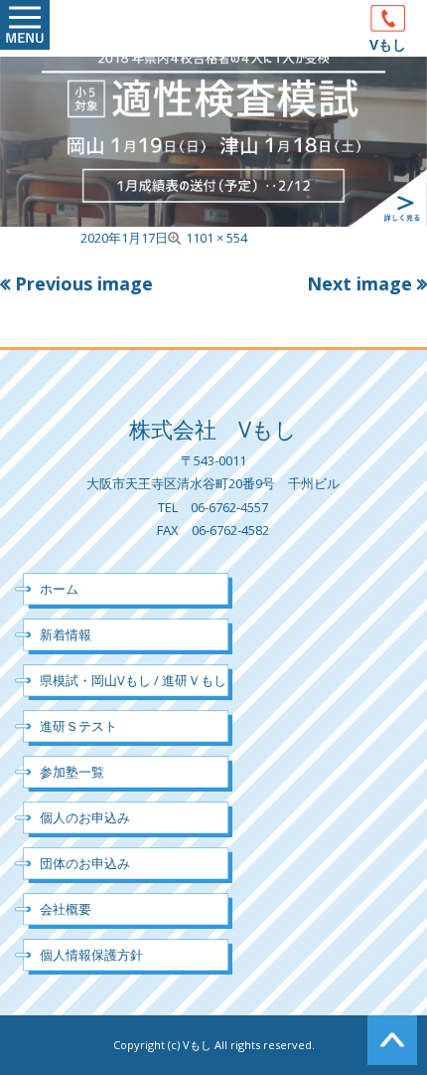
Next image (359, 283)
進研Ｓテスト (78, 726)
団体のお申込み (85, 863)
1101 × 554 (216, 238)
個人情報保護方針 (91, 955)
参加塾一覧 (72, 772)
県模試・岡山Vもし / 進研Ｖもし (133, 680)
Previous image (84, 283)
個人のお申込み (85, 817)
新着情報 (65, 634)
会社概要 (65, 909)
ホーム (59, 589)
